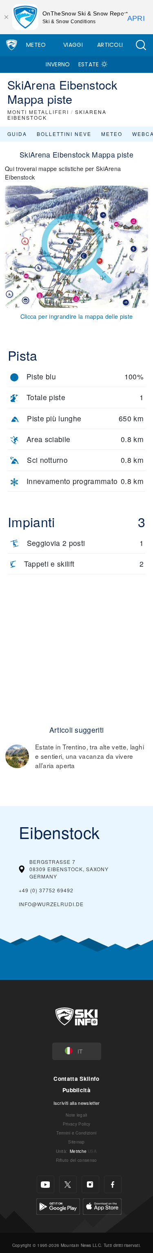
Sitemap (76, 1142)
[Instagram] (90, 1184)
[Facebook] (113, 1184)
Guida (17, 133)
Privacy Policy (76, 1124)
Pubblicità (76, 1090)
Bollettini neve (64, 133)
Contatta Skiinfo (76, 1078)
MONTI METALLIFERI (38, 111)
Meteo (36, 45)
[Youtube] (45, 1184)
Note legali (76, 1115)
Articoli (110, 45)
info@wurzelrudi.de (51, 903)
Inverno (58, 64)
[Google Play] (58, 1205)
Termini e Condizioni (76, 1133)
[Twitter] (68, 1184)
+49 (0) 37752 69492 (46, 890)
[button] (141, 45)
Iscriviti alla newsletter (76, 1103)
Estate (88, 64)
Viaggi (73, 45)
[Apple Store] (102, 1205)
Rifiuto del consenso (76, 1160)
